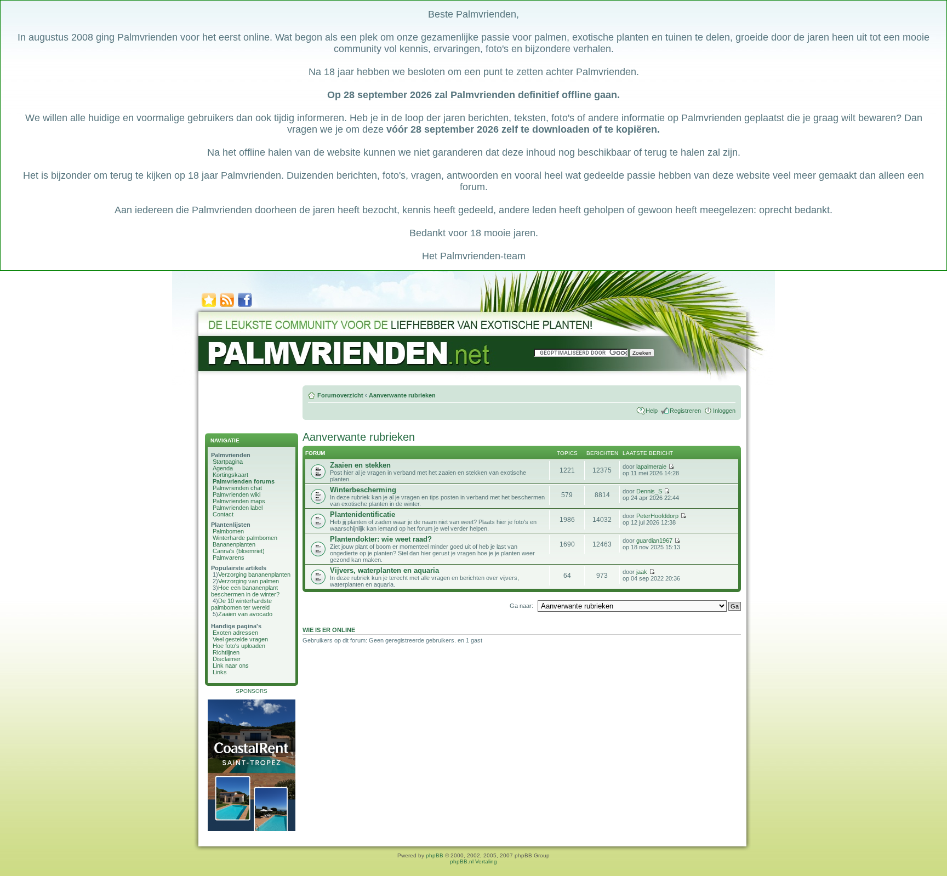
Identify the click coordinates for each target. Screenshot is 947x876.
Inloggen (724, 410)
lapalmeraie (651, 466)
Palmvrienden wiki (236, 494)
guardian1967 (654, 540)
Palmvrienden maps (239, 501)
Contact (223, 514)
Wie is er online (329, 630)
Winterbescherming (363, 490)
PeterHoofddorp (657, 516)
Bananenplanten (234, 544)
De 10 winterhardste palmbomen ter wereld (241, 604)
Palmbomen (228, 531)
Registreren (685, 410)
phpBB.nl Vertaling (473, 861)
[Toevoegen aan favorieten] (209, 306)
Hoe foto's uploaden (239, 645)
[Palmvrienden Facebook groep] (245, 306)
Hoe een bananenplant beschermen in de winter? (245, 591)
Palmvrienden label (238, 507)
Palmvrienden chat (237, 488)
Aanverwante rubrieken (402, 395)
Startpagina (228, 461)
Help (652, 410)
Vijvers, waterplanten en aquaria (384, 570)
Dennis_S (649, 491)
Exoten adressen (235, 632)
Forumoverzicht (340, 395)
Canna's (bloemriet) (239, 551)
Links (220, 672)
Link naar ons (231, 665)
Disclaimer (227, 659)
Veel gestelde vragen (240, 639)
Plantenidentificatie (362, 514)
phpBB (434, 855)
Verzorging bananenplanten (254, 574)
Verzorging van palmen (248, 581)
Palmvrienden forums (244, 481)
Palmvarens (228, 557)
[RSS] (227, 306)
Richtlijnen (226, 652)
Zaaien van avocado (245, 614)
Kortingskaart (230, 474)
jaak (641, 571)
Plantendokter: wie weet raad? (381, 539)
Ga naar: (521, 605)
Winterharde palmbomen (245, 537)
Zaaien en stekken (360, 465)
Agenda (223, 468)
